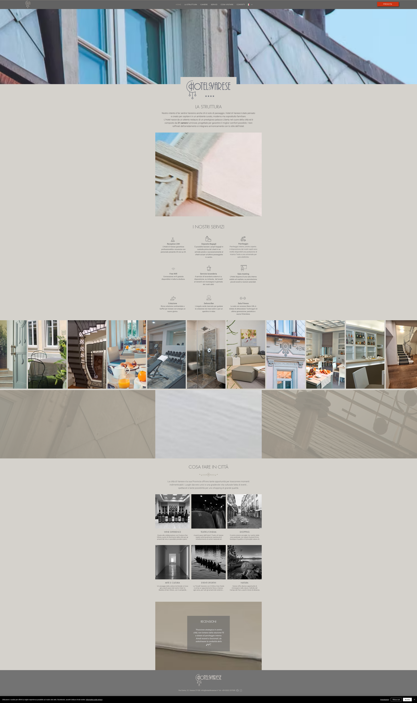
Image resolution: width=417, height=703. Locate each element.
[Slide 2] (208, 645)
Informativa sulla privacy (94, 699)
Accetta (407, 699)
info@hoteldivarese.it (209, 690)
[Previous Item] (3, 354)
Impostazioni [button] (384, 699)
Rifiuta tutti (396, 699)
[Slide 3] (210, 645)
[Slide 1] (206, 645)
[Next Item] (414, 354)
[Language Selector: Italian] (250, 4)
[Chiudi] (414, 699)
